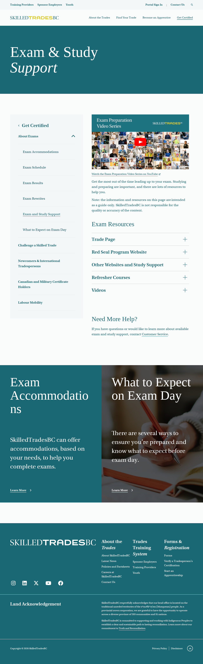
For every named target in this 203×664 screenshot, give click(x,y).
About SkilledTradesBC (116, 555)
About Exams (28, 136)
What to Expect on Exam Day (44, 230)
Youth (69, 4)
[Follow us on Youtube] (48, 583)
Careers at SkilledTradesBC (112, 574)
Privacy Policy (159, 648)
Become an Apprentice (157, 17)
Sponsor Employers (49, 4)
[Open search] (192, 5)
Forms (168, 555)
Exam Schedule (34, 167)
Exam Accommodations (41, 152)
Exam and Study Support (41, 214)
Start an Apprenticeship (173, 573)
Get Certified (185, 17)
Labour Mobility (30, 302)
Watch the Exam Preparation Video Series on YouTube (125, 174)
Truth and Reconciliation (132, 628)
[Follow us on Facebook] (60, 583)
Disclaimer (177, 648)
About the (112, 544)
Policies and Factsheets (116, 566)
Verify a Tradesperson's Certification (178, 563)
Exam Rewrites (34, 198)
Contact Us (178, 4)
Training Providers (22, 4)
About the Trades (99, 17)
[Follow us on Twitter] (36, 583)
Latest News (109, 561)
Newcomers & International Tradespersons (39, 263)
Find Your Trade (126, 17)
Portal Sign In (154, 4)
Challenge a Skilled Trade (37, 245)
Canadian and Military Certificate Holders (43, 284)
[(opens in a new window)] (24, 583)
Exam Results (33, 183)
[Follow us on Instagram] (13, 583)
